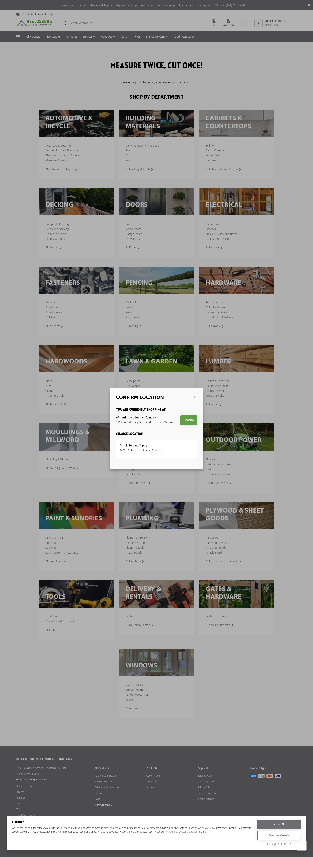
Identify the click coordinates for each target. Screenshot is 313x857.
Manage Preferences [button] (279, 844)
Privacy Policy (171, 832)
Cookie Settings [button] (189, 832)
